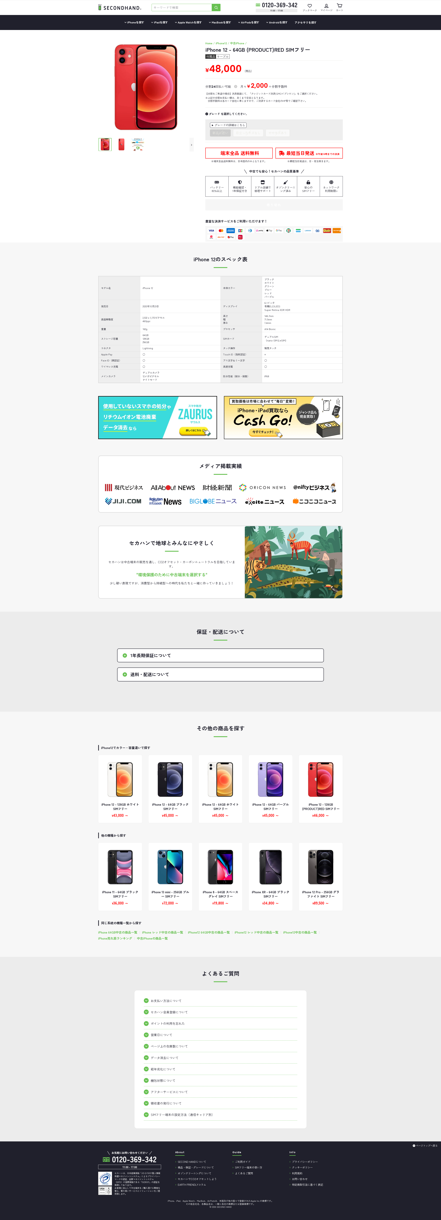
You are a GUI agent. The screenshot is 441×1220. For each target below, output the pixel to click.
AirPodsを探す (249, 22)
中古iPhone (237, 43)
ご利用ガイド (242, 1161)
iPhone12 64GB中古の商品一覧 (209, 932)
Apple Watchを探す (189, 22)
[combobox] (182, 7)
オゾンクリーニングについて (194, 1173)
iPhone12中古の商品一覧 (300, 932)
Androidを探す (278, 22)
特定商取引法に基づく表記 (307, 1184)
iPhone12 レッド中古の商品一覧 (256, 932)
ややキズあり (277, 132)
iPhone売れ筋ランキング (115, 938)
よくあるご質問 (244, 1173)
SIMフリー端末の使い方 (248, 1167)
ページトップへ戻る (427, 1145)
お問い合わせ (299, 1179)
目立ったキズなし (248, 132)
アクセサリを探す (306, 22)
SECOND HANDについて (192, 1161)
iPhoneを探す (135, 22)
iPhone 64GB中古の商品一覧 (117, 932)
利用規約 (297, 1173)
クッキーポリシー (302, 1167)
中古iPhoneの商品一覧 (152, 938)
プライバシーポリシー (305, 1161)
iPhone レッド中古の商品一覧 (162, 932)
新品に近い (220, 132)
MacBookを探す (221, 22)
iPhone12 (221, 43)
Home (208, 43)
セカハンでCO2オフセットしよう (197, 1179)
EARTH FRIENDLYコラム (192, 1184)
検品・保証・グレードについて (196, 1167)
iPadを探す (160, 22)
